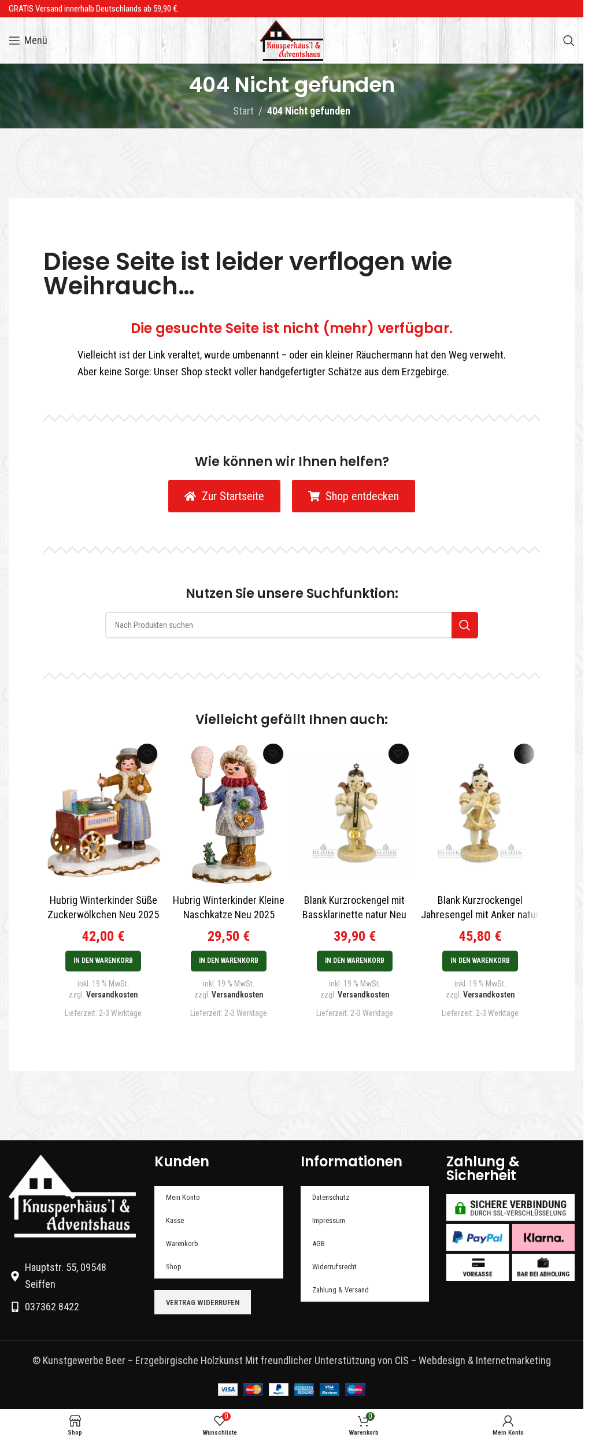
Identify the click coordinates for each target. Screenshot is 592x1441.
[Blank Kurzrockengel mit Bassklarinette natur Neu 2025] (355, 813)
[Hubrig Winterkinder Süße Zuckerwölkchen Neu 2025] (103, 813)
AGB (318, 1243)
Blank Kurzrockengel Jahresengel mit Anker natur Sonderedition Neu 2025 (480, 914)
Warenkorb (182, 1243)
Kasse (175, 1220)
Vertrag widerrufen (202, 1302)
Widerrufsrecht (334, 1266)
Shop (174, 1266)
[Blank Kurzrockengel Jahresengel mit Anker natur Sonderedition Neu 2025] (480, 813)
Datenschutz (330, 1197)
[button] (103, 961)
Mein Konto (183, 1197)
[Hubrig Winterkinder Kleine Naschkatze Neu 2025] (228, 813)
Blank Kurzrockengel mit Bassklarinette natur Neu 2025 (354, 914)
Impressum (328, 1220)
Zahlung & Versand (340, 1289)
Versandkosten (112, 994)
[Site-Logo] (291, 40)
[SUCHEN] (465, 625)
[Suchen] (568, 40)
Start (243, 111)
